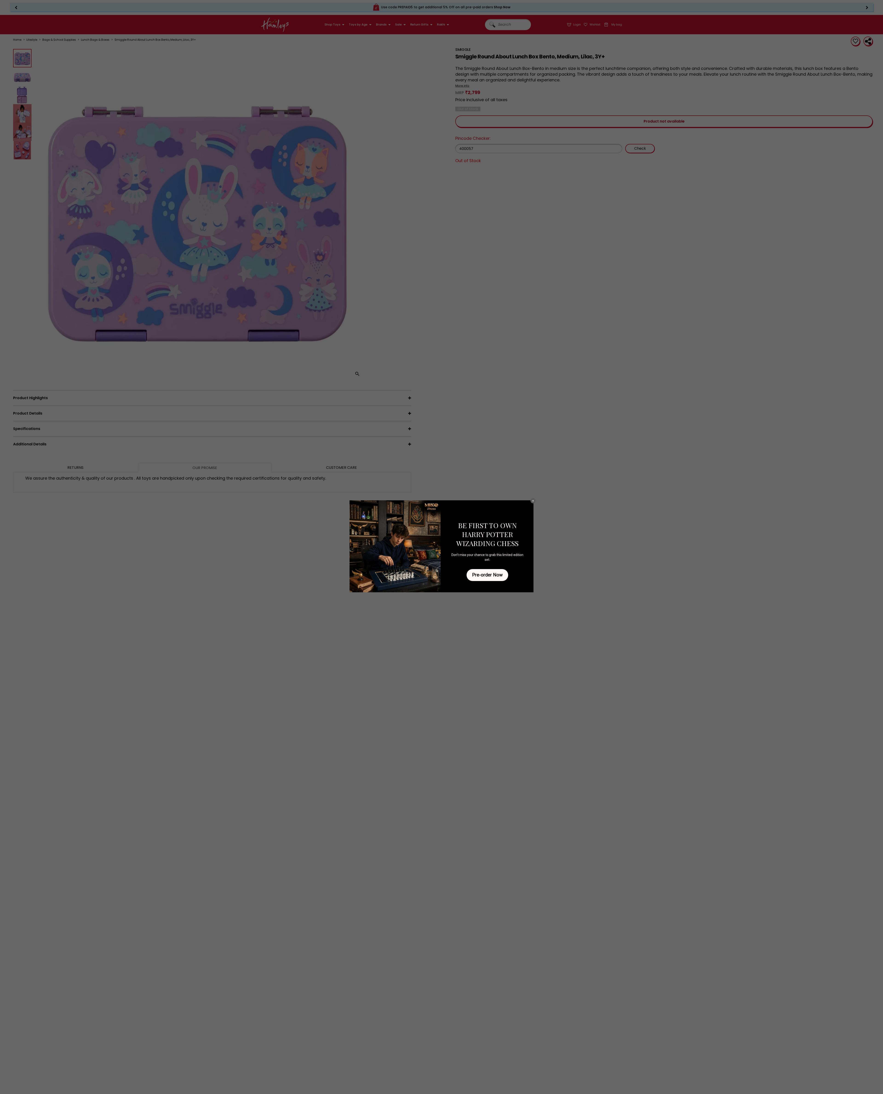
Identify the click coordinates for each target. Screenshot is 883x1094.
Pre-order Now (487, 575)
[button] (533, 500)
